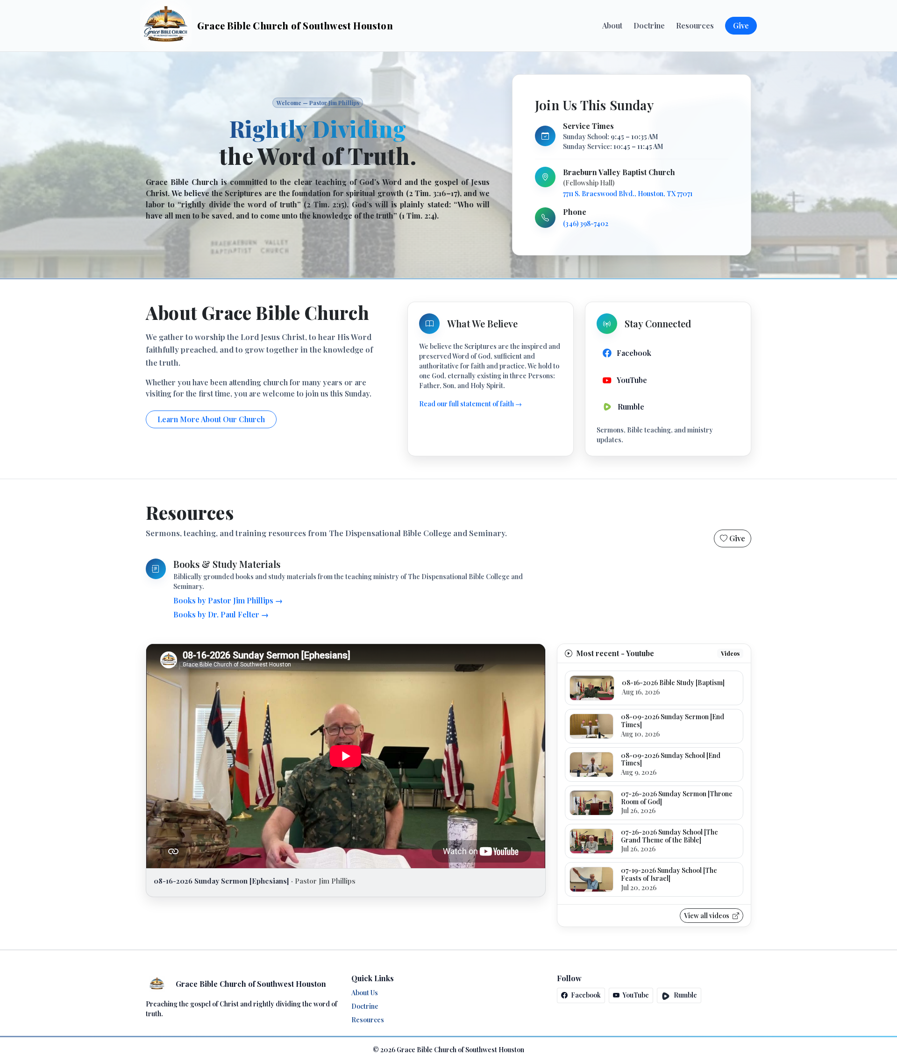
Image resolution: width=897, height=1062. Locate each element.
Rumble (684, 995)
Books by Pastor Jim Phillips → (228, 600)
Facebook (585, 995)
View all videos (707, 915)
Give (741, 25)
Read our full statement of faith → (470, 403)
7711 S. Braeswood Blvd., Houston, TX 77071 (627, 193)
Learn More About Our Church (211, 419)
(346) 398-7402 (585, 223)
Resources (695, 25)
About (612, 25)
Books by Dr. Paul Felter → (221, 614)
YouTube (635, 995)
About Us (364, 992)
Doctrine (649, 25)
